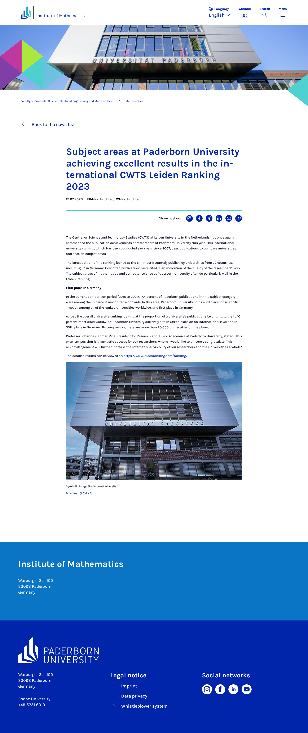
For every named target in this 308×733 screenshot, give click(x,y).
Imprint (129, 686)
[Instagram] (207, 689)
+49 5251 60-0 (31, 704)
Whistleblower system (144, 706)
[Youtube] (247, 689)
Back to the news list (53, 124)
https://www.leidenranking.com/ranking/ (156, 356)
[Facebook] (220, 689)
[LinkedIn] (233, 689)
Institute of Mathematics (60, 15)
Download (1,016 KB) (79, 493)
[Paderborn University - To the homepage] (26, 12)
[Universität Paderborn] (154, 650)
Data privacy (134, 696)
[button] (221, 12)
